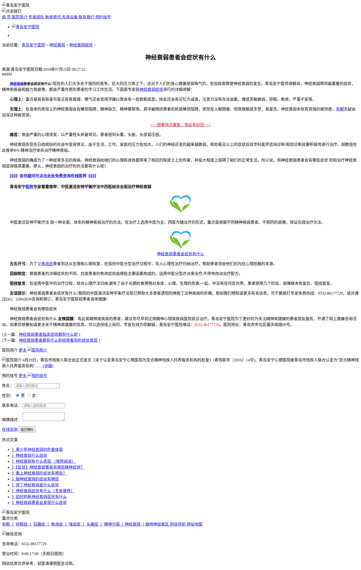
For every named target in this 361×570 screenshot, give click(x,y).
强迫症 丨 (77, 524)
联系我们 (87, 17)
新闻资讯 (53, 17)
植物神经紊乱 (157, 524)
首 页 (7, 17)
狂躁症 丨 (41, 524)
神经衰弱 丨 (135, 524)
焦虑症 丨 (59, 524)
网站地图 (194, 524)
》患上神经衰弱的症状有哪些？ (39, 473)
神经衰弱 (57, 45)
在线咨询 (10, 429)
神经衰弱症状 (81, 45)
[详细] (48, 366)
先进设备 (70, 17)
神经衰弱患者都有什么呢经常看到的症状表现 (58, 340)
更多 (23, 350)
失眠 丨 (8, 524)
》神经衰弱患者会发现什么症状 (39, 503)
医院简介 (20, 17)
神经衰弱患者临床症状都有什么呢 (48, 334)
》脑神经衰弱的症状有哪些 (35, 479)
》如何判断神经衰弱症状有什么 (39, 497)
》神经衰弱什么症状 (29, 455)
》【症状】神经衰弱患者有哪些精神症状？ (48, 467)
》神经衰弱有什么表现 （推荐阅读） (44, 461)
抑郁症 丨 (24, 524)
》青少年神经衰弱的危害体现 (37, 450)
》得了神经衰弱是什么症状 (35, 485)
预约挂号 (103, 17)
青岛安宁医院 (33, 45)
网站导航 (178, 524)
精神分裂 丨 (114, 524)
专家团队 (36, 17)
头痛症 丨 (94, 524)
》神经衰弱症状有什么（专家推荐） (43, 491)
